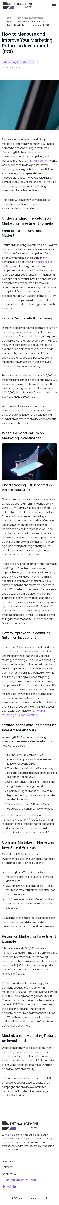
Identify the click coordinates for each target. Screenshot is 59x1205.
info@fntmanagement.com (19, 1179)
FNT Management (38, 160)
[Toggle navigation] (53, 6)
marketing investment (15, 1052)
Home (8, 17)
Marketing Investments (30, 17)
